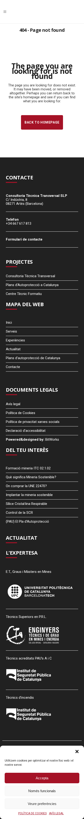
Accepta (42, 778)
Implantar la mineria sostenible (29, 495)
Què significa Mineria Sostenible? (31, 477)
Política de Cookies (20, 413)
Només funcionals (42, 791)
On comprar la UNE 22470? (26, 486)
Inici (9, 322)
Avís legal (13, 404)
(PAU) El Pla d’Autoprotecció (27, 521)
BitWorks (52, 439)
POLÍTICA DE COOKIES (32, 813)
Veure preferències (42, 804)
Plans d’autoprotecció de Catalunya (33, 358)
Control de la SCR (19, 513)
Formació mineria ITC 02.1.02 (28, 468)
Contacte (13, 367)
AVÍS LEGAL (56, 813)
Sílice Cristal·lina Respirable (26, 504)
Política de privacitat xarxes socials (33, 422)
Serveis (11, 331)
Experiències (15, 340)
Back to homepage (42, 122)
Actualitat (13, 349)
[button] (77, 751)
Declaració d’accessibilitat (26, 431)
